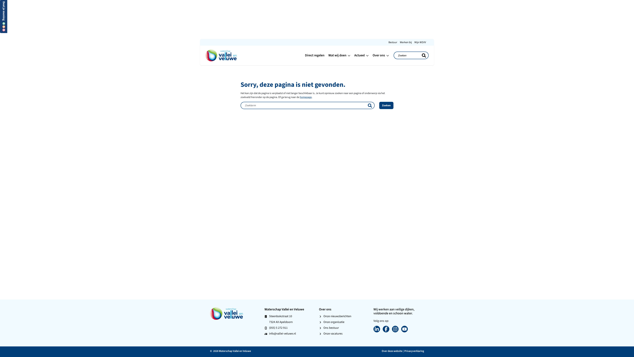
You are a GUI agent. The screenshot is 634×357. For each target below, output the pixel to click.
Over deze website (392, 351)
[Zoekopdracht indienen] (424, 55)
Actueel (359, 55)
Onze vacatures (333, 334)
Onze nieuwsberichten (337, 316)
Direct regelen (314, 55)
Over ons (379, 55)
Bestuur (392, 42)
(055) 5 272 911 (278, 328)
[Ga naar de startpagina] (221, 55)
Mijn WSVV (420, 42)
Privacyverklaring (414, 351)
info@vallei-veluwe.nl (282, 334)
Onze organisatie (333, 322)
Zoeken (386, 105)
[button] (3, 16)
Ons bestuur (331, 328)
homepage (306, 97)
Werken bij (406, 42)
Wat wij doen (337, 55)
